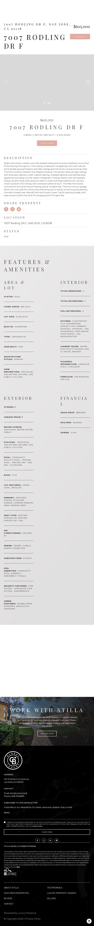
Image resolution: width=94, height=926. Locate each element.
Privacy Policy (37, 826)
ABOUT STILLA (11, 888)
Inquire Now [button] (47, 733)
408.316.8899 (17, 796)
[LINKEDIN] (50, 840)
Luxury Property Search (61, 893)
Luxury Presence (27, 913)
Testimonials (54, 888)
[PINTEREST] (56, 840)
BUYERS (8, 898)
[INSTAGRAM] (44, 840)
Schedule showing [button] (80, 37)
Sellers (51, 898)
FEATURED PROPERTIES (16, 893)
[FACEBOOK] (37, 840)
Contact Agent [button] (47, 143)
